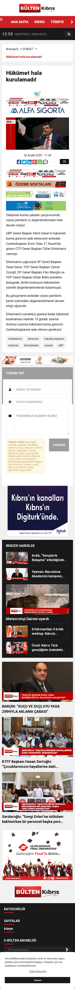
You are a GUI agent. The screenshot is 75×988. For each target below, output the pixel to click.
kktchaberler (31, 345)
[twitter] (24, 163)
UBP (60, 345)
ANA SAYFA (19, 22)
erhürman (33, 338)
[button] (72, 22)
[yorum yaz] (45, 163)
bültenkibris (15, 338)
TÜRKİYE (57, 22)
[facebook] (19, 163)
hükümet (13, 345)
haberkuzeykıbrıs (54, 338)
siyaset (48, 345)
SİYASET (28, 49)
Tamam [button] (37, 980)
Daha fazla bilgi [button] (37, 971)
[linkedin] (29, 163)
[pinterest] (35, 163)
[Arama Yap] (69, 34)
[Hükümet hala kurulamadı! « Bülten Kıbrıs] (37, 7)
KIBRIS (39, 22)
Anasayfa (12, 49)
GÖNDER (59, 445)
